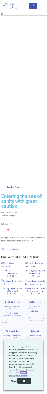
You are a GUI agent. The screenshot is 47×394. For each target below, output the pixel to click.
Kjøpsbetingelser (35, 336)
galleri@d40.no (15, 315)
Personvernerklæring (34, 338)
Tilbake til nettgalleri (9, 249)
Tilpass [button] (13, 381)
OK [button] (24, 381)
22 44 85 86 (14, 313)
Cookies (5, 322)
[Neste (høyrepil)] (8, 393)
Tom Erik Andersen (15, 187)
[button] (42, 6)
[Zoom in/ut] (2, 389)
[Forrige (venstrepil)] (2, 393)
